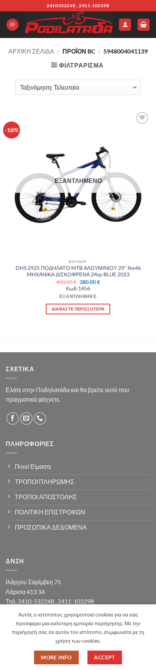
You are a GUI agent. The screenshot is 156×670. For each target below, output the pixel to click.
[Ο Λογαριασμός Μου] (125, 25)
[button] (12, 25)
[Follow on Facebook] (12, 418)
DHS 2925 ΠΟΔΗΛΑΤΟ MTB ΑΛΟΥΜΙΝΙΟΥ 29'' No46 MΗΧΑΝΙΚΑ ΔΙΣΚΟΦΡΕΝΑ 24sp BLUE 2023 (78, 271)
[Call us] (40, 418)
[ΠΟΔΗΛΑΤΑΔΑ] (69, 24)
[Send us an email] (26, 418)
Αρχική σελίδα (31, 51)
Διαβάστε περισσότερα (78, 308)
